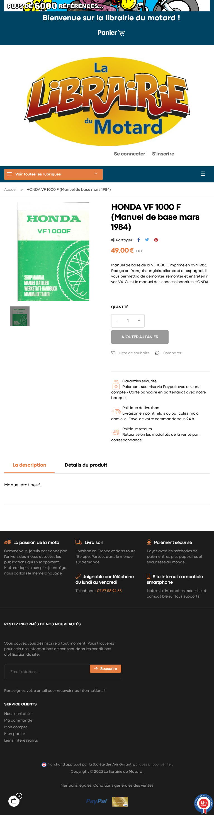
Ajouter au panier (139, 337)
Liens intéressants (21, 740)
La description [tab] (29, 465)
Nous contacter (18, 713)
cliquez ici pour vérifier (154, 764)
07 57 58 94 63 (109, 591)
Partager (138, 240)
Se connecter (129, 154)
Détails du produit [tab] (86, 465)
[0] (91, 155)
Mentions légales (76, 785)
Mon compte (16, 727)
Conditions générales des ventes (123, 785)
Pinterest (156, 240)
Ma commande (18, 720)
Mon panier (14, 733)
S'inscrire (163, 154)
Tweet (147, 240)
